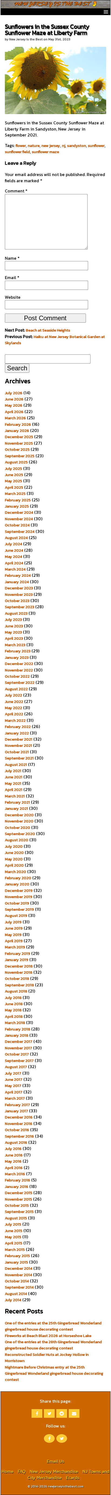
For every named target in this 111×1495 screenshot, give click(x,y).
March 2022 (15, 720)
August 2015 (16, 1218)
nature (34, 146)
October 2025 (17, 449)
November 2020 (19, 821)
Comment (16, 191)
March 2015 (15, 1250)
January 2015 (16, 1262)
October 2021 (17, 752)
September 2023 (19, 607)
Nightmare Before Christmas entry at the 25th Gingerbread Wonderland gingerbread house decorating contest (54, 1373)
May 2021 (13, 783)
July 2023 (13, 619)
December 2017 (18, 1041)
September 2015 (19, 1212)
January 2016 (16, 1187)
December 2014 (18, 1268)
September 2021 (19, 758)
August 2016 (16, 1142)
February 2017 (17, 1105)
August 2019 (16, 916)
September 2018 (19, 985)
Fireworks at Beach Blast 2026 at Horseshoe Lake (48, 1336)
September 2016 (19, 1136)
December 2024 (19, 512)
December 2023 (19, 588)
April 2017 (13, 1092)
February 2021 (17, 802)
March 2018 (15, 1023)
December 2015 (18, 1193)
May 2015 (13, 1237)
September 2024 (19, 531)
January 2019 (16, 960)
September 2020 (20, 834)
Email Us (55, 1461)
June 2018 (14, 1004)
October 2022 (17, 676)
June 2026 (14, 399)
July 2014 (13, 1300)
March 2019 (15, 947)
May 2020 (14, 859)
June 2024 (14, 550)
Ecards (72, 1477)
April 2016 (14, 1168)
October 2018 (17, 979)
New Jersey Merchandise (54, 1471)
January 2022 (17, 733)
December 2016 (19, 1117)
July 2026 (13, 393)
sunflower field (17, 152)
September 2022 (19, 682)
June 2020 (14, 853)
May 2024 (13, 557)
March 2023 (15, 645)
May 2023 (13, 632)
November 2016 (18, 1124)
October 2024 (17, 525)
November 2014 (18, 1275)
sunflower (96, 146)
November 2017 (18, 1048)
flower (21, 146)
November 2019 (18, 897)
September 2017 (19, 1061)
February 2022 (18, 727)
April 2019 (14, 941)
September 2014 (19, 1287)
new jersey (50, 146)
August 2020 (16, 840)
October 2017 (17, 1054)
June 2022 (14, 702)
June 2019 (14, 928)
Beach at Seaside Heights (48, 330)
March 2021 (15, 796)
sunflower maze (45, 152)
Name (12, 258)
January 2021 (16, 808)
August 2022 (16, 689)
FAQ (21, 1471)
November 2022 (19, 670)
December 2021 (18, 739)
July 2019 (13, 922)
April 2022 (14, 714)
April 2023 (14, 638)
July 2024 (13, 544)
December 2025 (19, 437)
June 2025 (14, 475)
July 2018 (13, 998)
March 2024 (15, 569)
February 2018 (17, 1029)
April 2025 (14, 487)
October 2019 (17, 903)
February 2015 (17, 1256)
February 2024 (18, 575)
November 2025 (19, 443)
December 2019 (19, 891)
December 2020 (19, 815)
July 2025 (13, 469)
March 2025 (15, 494)
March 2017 (15, 1098)
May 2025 (13, 481)
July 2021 (13, 771)
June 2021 (13, 777)
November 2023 (19, 594)
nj (63, 146)
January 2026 (17, 431)
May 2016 (13, 1161)
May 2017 (13, 1086)
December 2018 (19, 966)
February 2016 (17, 1180)
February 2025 (18, 500)
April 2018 (14, 1016)
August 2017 (16, 1067)
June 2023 (14, 626)
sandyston (76, 146)
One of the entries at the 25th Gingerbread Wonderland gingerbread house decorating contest (53, 1326)
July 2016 (13, 1149)
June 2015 (13, 1231)
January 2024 (17, 582)
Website (12, 297)
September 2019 (19, 909)
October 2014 (17, 1281)
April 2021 (13, 790)
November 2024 (19, 519)
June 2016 (14, 1155)
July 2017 (13, 1073)
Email (12, 277)
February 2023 (17, 651)
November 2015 (18, 1199)
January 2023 (17, 657)
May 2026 (13, 405)
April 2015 (13, 1243)
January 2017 (16, 1111)
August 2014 (16, 1294)
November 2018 (18, 972)
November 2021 (18, 745)
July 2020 (14, 846)
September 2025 (19, 456)
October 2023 (17, 601)
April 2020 (14, 865)
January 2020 (17, 884)
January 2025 (17, 506)
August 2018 (16, 991)
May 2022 (13, 708)
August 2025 (16, 462)
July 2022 (13, 695)
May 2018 (13, 1010)
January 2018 (16, 1035)
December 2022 (19, 664)
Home (7, 1471)
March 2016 (15, 1174)
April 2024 (14, 563)
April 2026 (14, 412)
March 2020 (15, 872)
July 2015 (13, 1224)
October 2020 (17, 828)
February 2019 (17, 953)
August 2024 (16, 538)
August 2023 (16, 613)
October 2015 (17, 1205)
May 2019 (13, 935)
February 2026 (18, 424)
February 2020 (18, 878)
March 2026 (15, 418)
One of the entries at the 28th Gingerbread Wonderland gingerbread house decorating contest (53, 1345)
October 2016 (17, 1130)
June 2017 (13, 1079)
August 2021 (16, 765)
